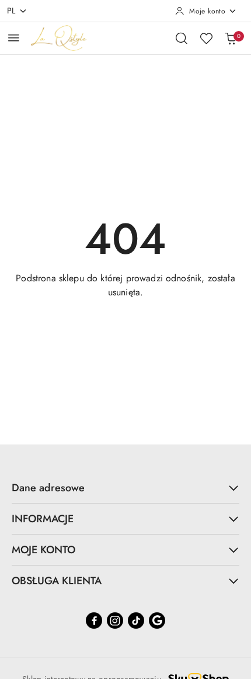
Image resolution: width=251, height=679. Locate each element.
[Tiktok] (136, 620)
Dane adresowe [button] (48, 487)
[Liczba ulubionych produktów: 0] (206, 38)
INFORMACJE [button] (43, 518)
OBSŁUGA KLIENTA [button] (57, 580)
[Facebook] (94, 620)
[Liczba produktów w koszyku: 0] (230, 38)
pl (11, 10)
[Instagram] (115, 620)
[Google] (157, 620)
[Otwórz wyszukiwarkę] (181, 38)
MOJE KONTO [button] (43, 549)
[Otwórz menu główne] (13, 37)
